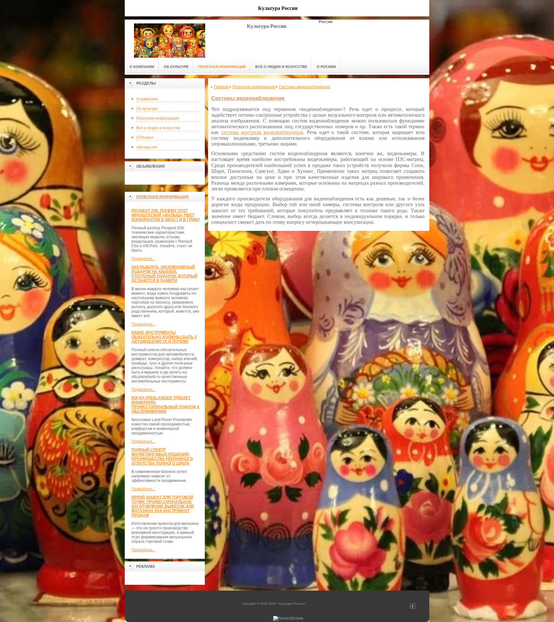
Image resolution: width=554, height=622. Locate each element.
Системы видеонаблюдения (247, 98)
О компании (147, 99)
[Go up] (412, 607)
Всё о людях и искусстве (158, 128)
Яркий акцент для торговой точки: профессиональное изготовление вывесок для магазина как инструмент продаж (162, 506)
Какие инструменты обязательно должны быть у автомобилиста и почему (164, 337)
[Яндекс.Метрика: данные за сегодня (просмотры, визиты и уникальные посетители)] (288, 618)
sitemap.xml (146, 147)
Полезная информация (157, 118)
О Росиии (144, 137)
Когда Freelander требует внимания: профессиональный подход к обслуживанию (165, 405)
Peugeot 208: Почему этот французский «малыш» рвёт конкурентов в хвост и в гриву (165, 215)
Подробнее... (143, 258)
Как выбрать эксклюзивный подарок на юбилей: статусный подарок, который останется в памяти (164, 274)
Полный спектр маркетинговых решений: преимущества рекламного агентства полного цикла (162, 457)
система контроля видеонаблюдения (262, 132)
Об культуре (147, 108)
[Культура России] (169, 39)
